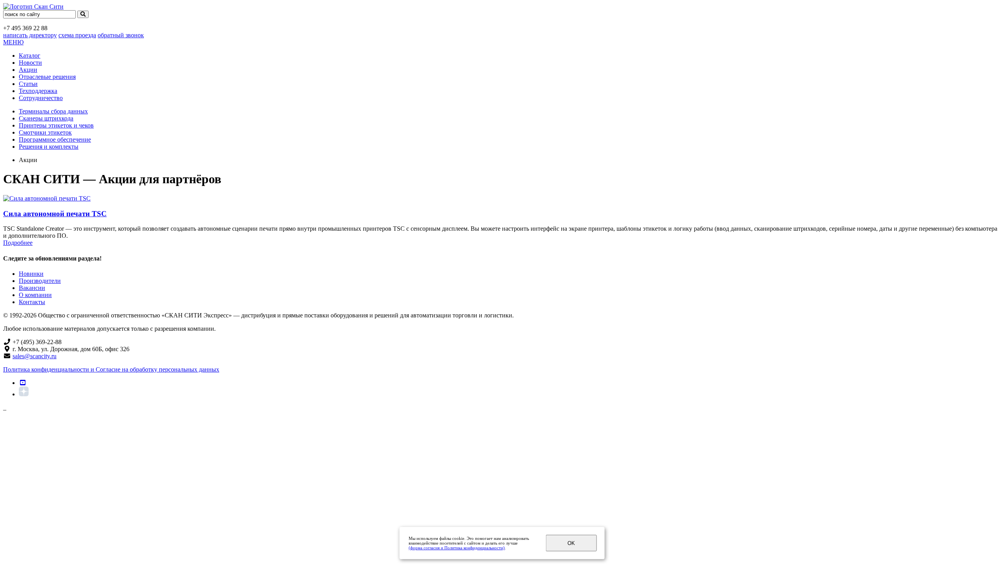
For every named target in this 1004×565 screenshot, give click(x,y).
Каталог (29, 55)
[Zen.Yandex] (24, 394)
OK (571, 543)
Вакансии (32, 287)
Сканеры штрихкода (46, 118)
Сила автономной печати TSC (55, 214)
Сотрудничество (41, 98)
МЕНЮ (13, 42)
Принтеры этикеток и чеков (56, 125)
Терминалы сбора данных (53, 111)
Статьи (28, 83)
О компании (35, 295)
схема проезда (77, 35)
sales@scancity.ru (34, 356)
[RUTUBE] (23, 382)
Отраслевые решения (47, 76)
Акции (28, 69)
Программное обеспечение (55, 139)
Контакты (32, 302)
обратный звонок (121, 35)
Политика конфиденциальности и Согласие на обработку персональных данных (111, 369)
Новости (30, 62)
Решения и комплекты (48, 146)
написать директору (30, 35)
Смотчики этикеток (45, 132)
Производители (40, 280)
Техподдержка (38, 90)
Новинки (31, 273)
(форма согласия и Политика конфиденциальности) (457, 547)
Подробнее (18, 242)
